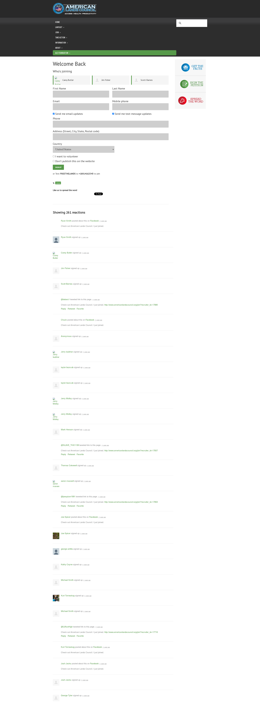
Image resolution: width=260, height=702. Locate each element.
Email (56, 101)
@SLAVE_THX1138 (70, 445)
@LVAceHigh (67, 626)
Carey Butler (68, 80)
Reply (63, 308)
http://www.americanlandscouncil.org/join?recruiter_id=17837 (131, 450)
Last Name (118, 88)
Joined (58, 183)
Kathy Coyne (66, 564)
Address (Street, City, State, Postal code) (76, 131)
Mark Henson (67, 429)
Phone (56, 118)
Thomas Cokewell (69, 465)
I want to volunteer (67, 156)
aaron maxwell (67, 480)
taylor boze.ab (67, 367)
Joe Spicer (65, 516)
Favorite (80, 308)
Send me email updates (69, 114)
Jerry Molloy (66, 398)
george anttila (67, 548)
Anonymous (66, 336)
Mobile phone (120, 101)
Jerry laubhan (67, 351)
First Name (59, 88)
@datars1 (65, 299)
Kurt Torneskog (67, 595)
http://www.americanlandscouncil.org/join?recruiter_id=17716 (131, 632)
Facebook (94, 220)
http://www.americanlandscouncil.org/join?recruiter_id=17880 (131, 304)
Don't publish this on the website (75, 161)
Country (57, 144)
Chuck (64, 319)
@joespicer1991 (68, 496)
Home (57, 21)
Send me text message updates (133, 114)
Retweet (71, 308)
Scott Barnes (147, 80)
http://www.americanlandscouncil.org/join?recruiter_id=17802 (131, 501)
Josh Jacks (66, 663)
